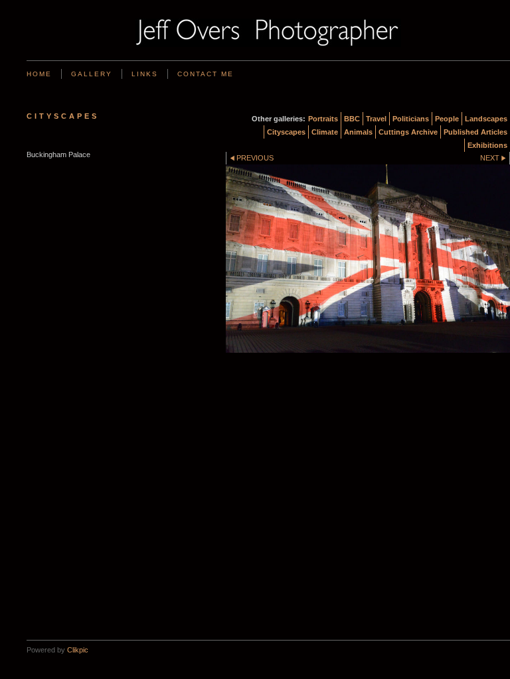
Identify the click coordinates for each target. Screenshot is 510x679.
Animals (358, 132)
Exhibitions (487, 145)
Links (144, 74)
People (447, 119)
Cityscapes (286, 132)
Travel (376, 119)
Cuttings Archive (408, 132)
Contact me (205, 74)
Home (39, 74)
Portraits (323, 119)
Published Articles (475, 132)
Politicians (410, 119)
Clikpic (77, 650)
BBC (352, 119)
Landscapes (486, 119)
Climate (324, 132)
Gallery (91, 74)
